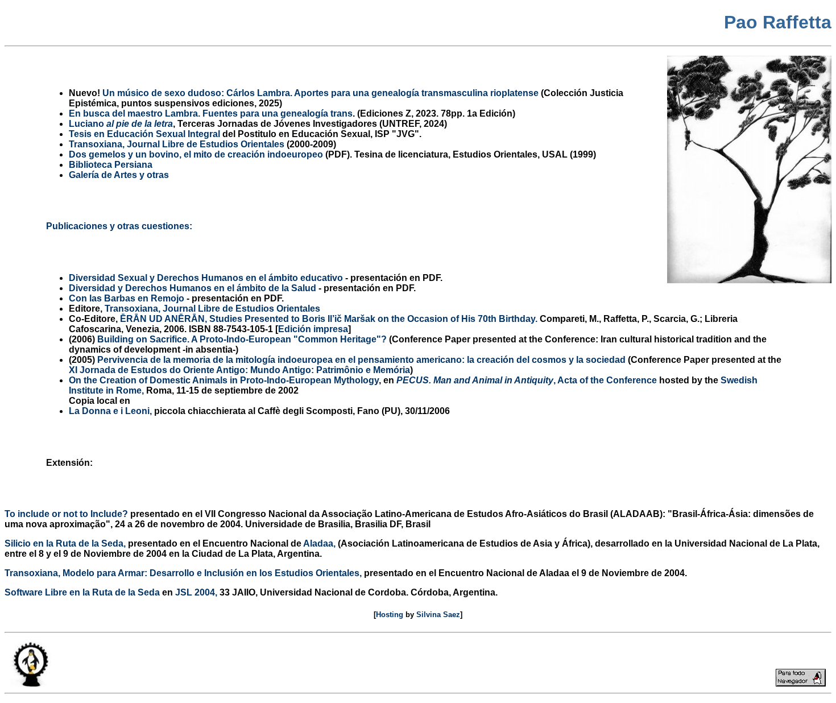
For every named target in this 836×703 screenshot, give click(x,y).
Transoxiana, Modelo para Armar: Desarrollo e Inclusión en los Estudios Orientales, (183, 573)
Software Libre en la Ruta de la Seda (82, 592)
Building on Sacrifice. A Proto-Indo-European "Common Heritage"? (242, 339)
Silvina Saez (438, 614)
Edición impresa (313, 329)
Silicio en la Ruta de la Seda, (65, 543)
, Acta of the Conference (526, 380)
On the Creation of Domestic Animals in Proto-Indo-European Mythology (224, 380)
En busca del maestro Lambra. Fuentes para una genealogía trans (211, 113)
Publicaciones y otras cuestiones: (119, 226)
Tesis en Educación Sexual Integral (144, 134)
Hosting (389, 614)
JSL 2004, (196, 592)
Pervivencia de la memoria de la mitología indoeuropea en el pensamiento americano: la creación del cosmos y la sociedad (361, 360)
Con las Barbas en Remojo (126, 298)
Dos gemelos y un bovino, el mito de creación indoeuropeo (196, 154)
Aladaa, (319, 543)
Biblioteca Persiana (110, 164)
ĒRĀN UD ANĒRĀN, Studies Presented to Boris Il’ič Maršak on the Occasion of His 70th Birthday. (328, 319)
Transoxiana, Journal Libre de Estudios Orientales (212, 308)
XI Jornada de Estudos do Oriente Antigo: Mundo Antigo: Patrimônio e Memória (239, 370)
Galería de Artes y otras (119, 175)
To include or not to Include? (66, 514)
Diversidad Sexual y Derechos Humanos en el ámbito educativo (206, 278)
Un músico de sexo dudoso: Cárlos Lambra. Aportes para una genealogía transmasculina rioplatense (320, 93)
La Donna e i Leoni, (110, 411)
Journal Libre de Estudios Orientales (176, 144)
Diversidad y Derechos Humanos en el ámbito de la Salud (192, 288)
